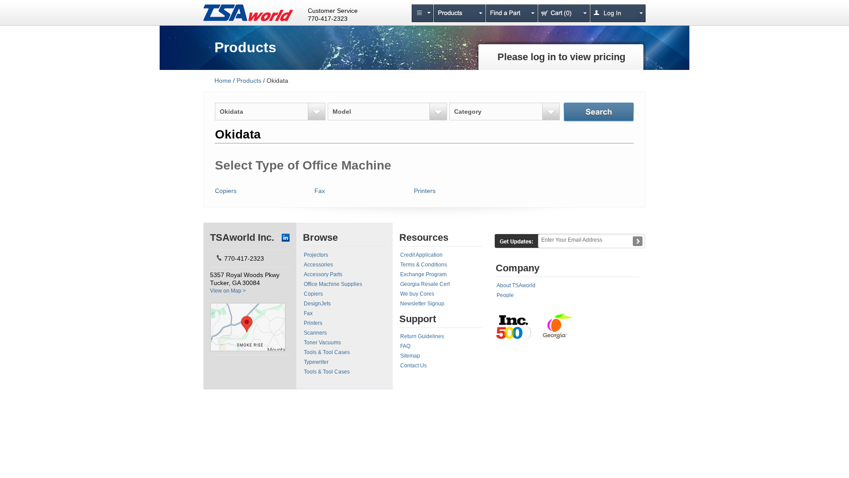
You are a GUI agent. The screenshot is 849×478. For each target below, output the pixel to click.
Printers (425, 190)
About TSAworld (516, 285)
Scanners (315, 333)
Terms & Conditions (423, 265)
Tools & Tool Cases (327, 352)
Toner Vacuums (322, 342)
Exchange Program (423, 274)
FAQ (405, 346)
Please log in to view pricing (561, 56)
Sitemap (410, 356)
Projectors (316, 255)
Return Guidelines (422, 336)
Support (417, 318)
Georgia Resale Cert (425, 284)
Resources (423, 237)
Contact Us (413, 365)
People (505, 295)
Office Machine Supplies (333, 284)
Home (222, 80)
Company (517, 268)
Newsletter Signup (422, 304)
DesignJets (317, 304)
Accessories (318, 265)
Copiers (226, 190)
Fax (319, 190)
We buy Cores (417, 294)
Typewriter (316, 362)
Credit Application (421, 255)
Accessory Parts (323, 274)
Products (249, 80)
